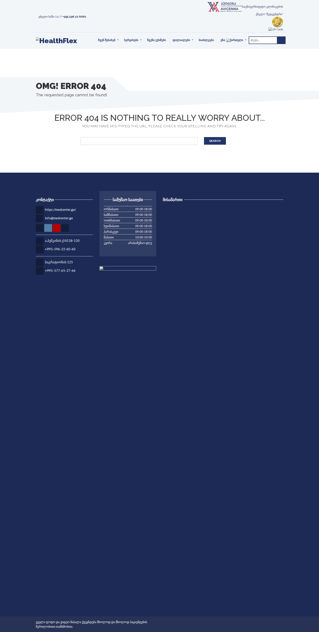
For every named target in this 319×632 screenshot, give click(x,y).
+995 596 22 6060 (74, 16)
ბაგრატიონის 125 (59, 262)
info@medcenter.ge (59, 218)
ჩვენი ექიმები (156, 40)
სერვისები (131, 40)
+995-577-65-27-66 (60, 270)
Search (215, 140)
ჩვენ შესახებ (106, 40)
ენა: (223, 40)
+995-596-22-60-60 (60, 249)
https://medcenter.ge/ (60, 209)
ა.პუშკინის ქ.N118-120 (62, 240)
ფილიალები (181, 40)
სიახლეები (206, 40)
